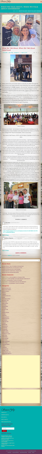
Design (3, 297)
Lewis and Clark (5, 321)
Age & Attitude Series (6, 288)
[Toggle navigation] (41, 2)
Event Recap (4, 301)
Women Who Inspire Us (6, 353)
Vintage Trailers (5, 350)
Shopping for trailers (6, 333)
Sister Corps (4, 335)
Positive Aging (5, 330)
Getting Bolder (5, 306)
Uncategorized (16, 52)
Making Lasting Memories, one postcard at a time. (12, 267)
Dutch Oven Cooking (6, 298)
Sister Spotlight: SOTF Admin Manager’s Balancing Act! (19, 278)
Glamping (4, 307)
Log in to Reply (5, 235)
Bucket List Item (5, 291)
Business (4, 292)
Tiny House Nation (5, 344)
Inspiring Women (5, 317)
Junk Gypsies (4, 320)
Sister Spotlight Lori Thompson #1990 (17, 277)
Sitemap (29, 452)
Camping (4, 294)
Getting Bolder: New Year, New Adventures (17, 281)
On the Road (4, 327)
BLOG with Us (4, 417)
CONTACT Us (3, 412)
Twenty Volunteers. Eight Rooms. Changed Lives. (12, 270)
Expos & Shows (5, 303)
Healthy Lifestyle (5, 312)
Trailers (3, 345)
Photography (4, 329)
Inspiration (4, 315)
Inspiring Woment (5, 318)
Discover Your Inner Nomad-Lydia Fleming (10, 272)
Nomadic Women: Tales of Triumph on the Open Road (12, 266)
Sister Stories (4, 339)
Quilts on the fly (5, 332)
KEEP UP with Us (4, 419)
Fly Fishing (4, 304)
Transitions (4, 347)
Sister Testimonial (5, 341)
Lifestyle (4, 323)
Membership (4, 324)
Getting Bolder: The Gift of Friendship (14, 280)
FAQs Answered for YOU (6, 421)
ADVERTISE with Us (5, 414)
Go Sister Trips (5, 309)
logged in (10, 255)
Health (3, 310)
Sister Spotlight (5, 338)
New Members (5, 326)
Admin (33, 452)
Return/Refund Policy (23, 452)
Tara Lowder (5, 52)
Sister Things (11, 52)
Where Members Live (6, 351)
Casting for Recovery (6, 295)
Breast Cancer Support (6, 289)
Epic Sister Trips (5, 300)
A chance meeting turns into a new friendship (11, 269)
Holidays (4, 313)
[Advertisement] (21, 371)
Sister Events (4, 336)
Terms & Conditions (15, 452)
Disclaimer (9, 452)
